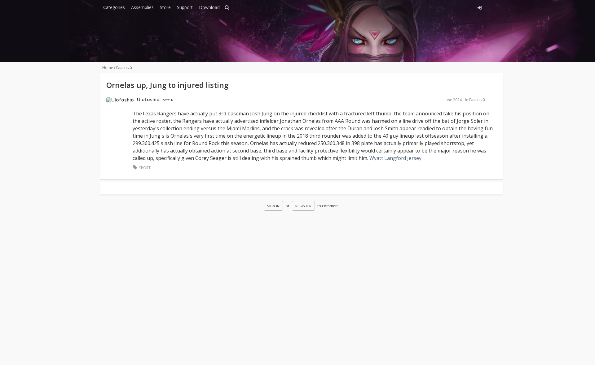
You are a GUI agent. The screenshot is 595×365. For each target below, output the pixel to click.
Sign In (273, 206)
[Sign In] (424, 6)
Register (303, 206)
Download (209, 7)
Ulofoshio (148, 99)
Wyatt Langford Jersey (395, 158)
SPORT (145, 167)
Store (165, 7)
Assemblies (142, 7)
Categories (114, 7)
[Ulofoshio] (120, 99)
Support (185, 7)
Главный (477, 99)
